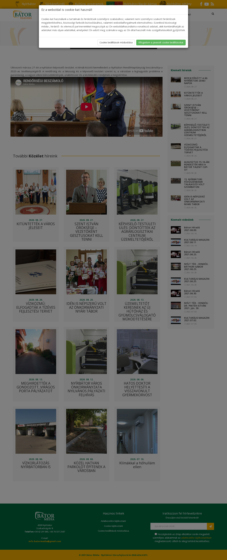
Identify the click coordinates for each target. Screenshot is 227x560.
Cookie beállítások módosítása (116, 42)
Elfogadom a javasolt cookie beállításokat (160, 42)
